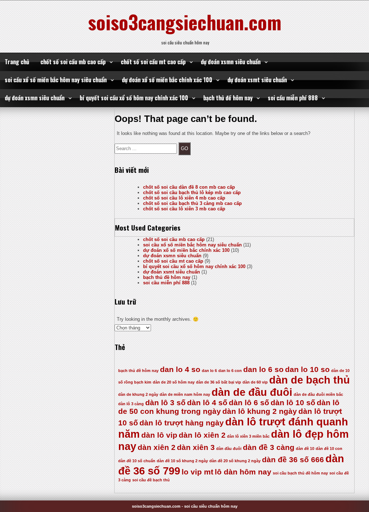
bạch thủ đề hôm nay (228, 97)
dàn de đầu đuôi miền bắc (318, 394)
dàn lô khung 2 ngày (259, 411)
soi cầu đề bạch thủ (151, 480)
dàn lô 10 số (293, 402)
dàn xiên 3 (196, 447)
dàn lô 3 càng (131, 404)
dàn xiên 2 (156, 447)
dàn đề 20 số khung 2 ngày (235, 461)
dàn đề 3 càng (268, 447)
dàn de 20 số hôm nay (174, 382)
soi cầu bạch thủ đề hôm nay (300, 473)
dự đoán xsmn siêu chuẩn (231, 61)
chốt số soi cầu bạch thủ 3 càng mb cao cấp (192, 203)
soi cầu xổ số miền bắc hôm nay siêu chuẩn (56, 79)
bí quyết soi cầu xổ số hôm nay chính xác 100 (134, 97)
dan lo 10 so (307, 369)
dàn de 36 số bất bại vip (218, 382)
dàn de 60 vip (255, 382)
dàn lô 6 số (249, 402)
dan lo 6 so (263, 369)
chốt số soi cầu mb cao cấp (73, 61)
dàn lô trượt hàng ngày (181, 423)
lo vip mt (197, 472)
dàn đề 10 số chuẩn (136, 461)
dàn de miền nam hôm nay (185, 394)
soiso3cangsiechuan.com (184, 22)
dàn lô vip (159, 435)
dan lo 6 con (230, 370)
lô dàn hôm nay (243, 472)
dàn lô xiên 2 (202, 435)
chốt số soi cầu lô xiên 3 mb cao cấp (184, 208)
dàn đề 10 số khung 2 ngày (182, 461)
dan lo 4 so (180, 369)
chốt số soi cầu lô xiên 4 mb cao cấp (184, 198)
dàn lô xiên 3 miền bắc (248, 436)
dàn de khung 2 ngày (138, 394)
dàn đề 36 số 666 (293, 459)
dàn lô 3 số (165, 402)
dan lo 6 (209, 370)
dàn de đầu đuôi (252, 392)
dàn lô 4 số (207, 402)
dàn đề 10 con (329, 448)
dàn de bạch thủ (309, 380)
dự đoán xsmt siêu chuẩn (257, 79)
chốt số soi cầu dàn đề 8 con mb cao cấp (189, 187)
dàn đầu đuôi (228, 448)
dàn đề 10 (305, 448)
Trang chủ (17, 61)
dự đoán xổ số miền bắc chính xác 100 (167, 79)
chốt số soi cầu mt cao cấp (153, 61)
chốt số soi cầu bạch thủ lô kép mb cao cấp (192, 192)
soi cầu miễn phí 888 (293, 97)
